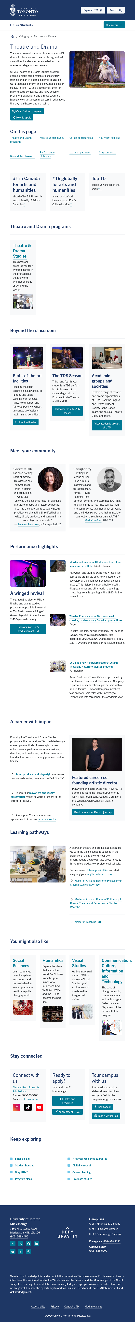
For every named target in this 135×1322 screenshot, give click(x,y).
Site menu (112, 25)
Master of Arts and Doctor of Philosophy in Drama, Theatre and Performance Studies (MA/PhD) (96, 903)
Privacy (55, 1306)
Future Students (21, 25)
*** (100, 188)
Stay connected (107, 152)
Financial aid (22, 1158)
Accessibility (38, 1306)
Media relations (93, 1306)
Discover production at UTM (28, 628)
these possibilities (98, 870)
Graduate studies (82, 1178)
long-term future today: (100, 874)
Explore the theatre (25, 422)
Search (113, 10)
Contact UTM (71, 1306)
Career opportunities (81, 137)
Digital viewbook (81, 1165)
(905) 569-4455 (19, 1236)
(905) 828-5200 (98, 1250)
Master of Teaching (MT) (88, 921)
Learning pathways (80, 152)
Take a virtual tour (107, 1115)
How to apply (23, 117)
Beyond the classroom (22, 156)
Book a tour (104, 1106)
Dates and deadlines (68, 1100)
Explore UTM (91, 10)
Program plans (23, 1178)
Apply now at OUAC (69, 1111)
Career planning (81, 1172)
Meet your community (52, 137)
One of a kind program (28, 111)
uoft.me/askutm (29, 1099)
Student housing (24, 1165)
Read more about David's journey (93, 812)
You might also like (109, 137)
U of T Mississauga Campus (104, 1223)
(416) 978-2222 (112, 1241)
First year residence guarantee (89, 1158)
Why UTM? (21, 1172)
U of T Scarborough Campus (105, 1234)
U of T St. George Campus (103, 1228)
